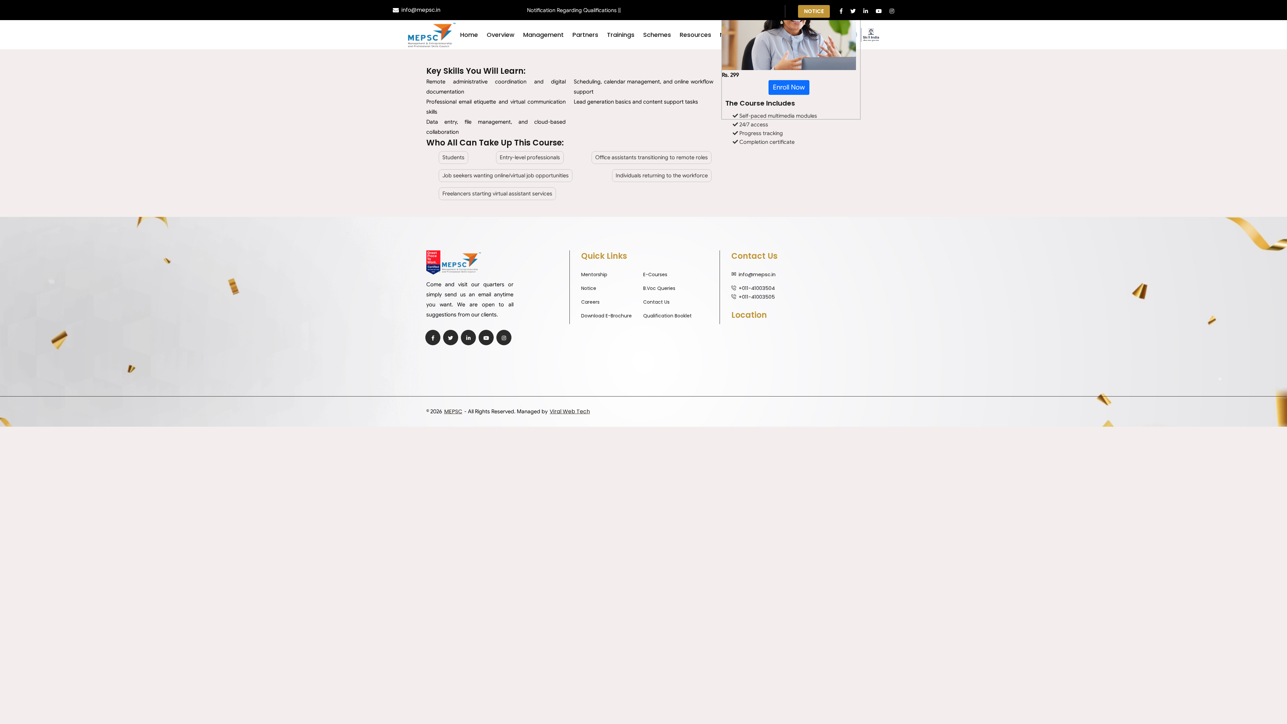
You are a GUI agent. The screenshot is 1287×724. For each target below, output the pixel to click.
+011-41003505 (757, 296)
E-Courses (655, 274)
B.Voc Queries (659, 288)
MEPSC (453, 411)
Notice (814, 11)
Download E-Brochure (606, 315)
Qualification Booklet (667, 315)
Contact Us (656, 302)
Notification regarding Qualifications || (552, 10)
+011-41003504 (757, 288)
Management (543, 35)
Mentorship (594, 274)
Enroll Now (789, 87)
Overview (500, 35)
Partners (585, 35)
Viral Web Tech (570, 411)
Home (469, 35)
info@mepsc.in (421, 10)
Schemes (657, 35)
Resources (695, 35)
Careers (590, 302)
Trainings (620, 35)
